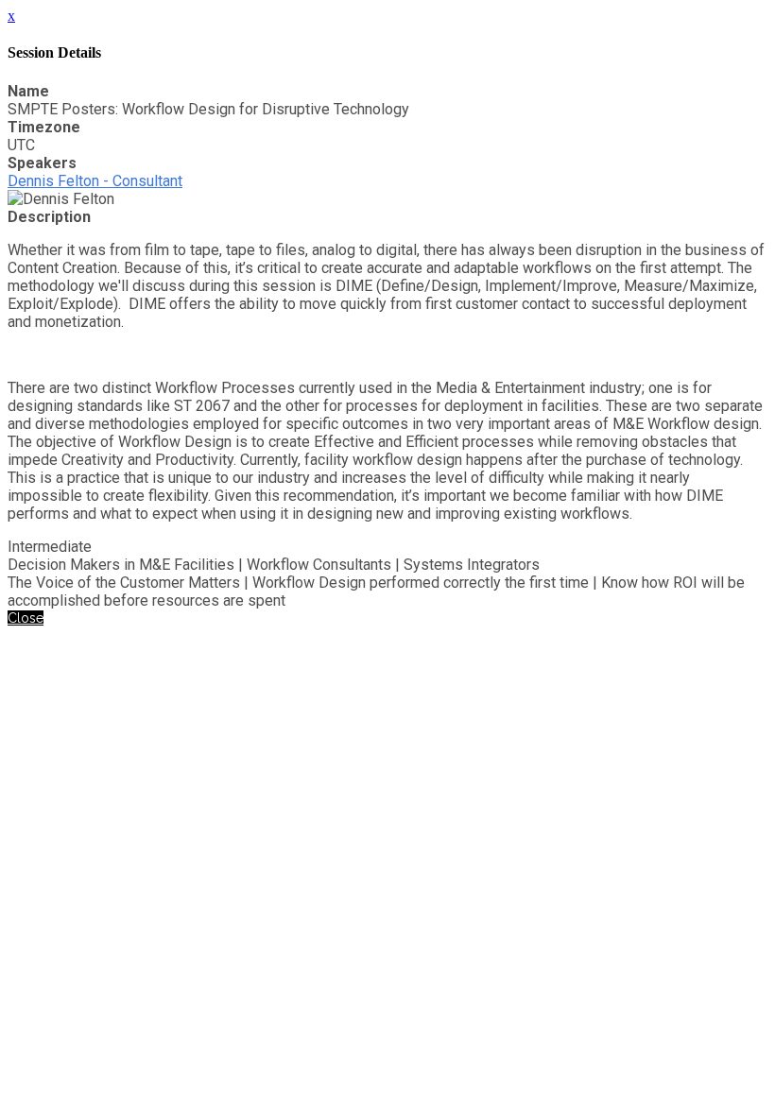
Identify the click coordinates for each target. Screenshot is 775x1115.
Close (25, 618)
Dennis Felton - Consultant (95, 181)
